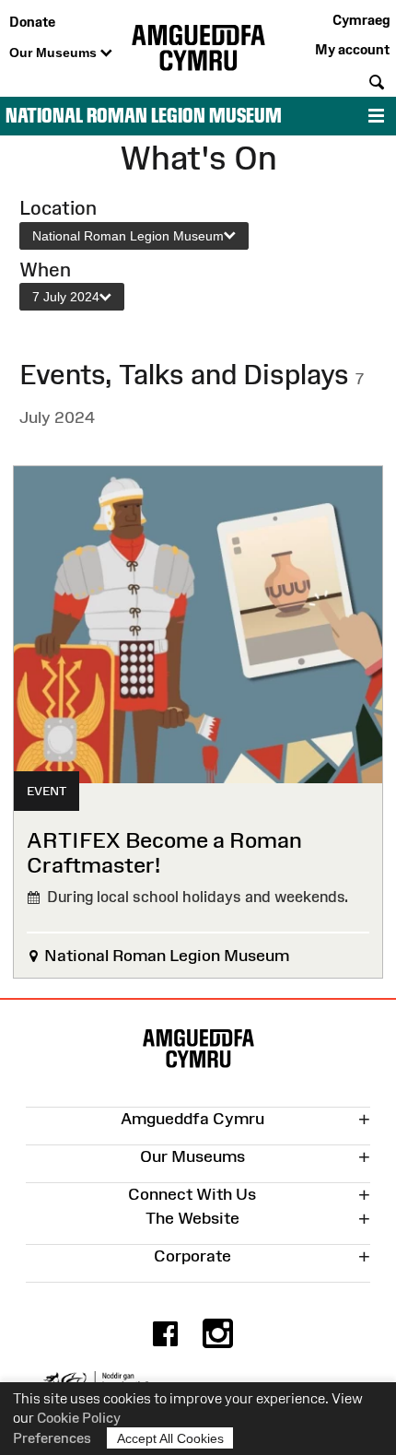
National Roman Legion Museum (144, 115)
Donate (32, 21)
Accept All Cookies (170, 1438)
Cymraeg (361, 20)
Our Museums (54, 52)
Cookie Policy (79, 1418)
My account (352, 49)
